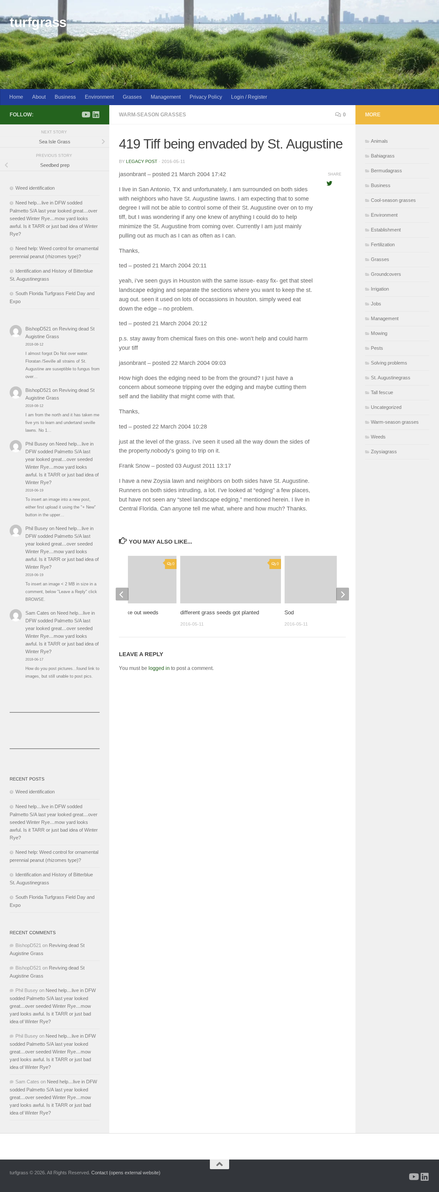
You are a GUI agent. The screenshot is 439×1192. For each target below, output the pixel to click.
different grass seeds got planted (219, 613)
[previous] (122, 594)
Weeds (378, 436)
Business (65, 97)
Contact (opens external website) (125, 1172)
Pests (377, 348)
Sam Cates (37, 613)
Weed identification (35, 188)
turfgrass (38, 22)
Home (16, 97)
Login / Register (249, 97)
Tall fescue (382, 392)
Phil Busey (36, 444)
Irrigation (380, 289)
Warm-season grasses (152, 114)
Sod (289, 613)
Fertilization (383, 244)
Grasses (132, 97)
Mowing (379, 333)
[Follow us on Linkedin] (96, 114)
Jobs (376, 303)
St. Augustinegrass (390, 377)
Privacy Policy (206, 97)
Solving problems (389, 363)
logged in (159, 668)
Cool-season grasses (393, 200)
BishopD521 (38, 328)
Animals (379, 141)
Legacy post (141, 161)
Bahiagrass (383, 155)
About (39, 97)
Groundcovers (386, 274)
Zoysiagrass (384, 451)
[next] (342, 594)
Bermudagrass (386, 170)
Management (166, 97)
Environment (99, 97)
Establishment (386, 229)
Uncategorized (386, 407)
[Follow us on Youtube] (85, 114)
